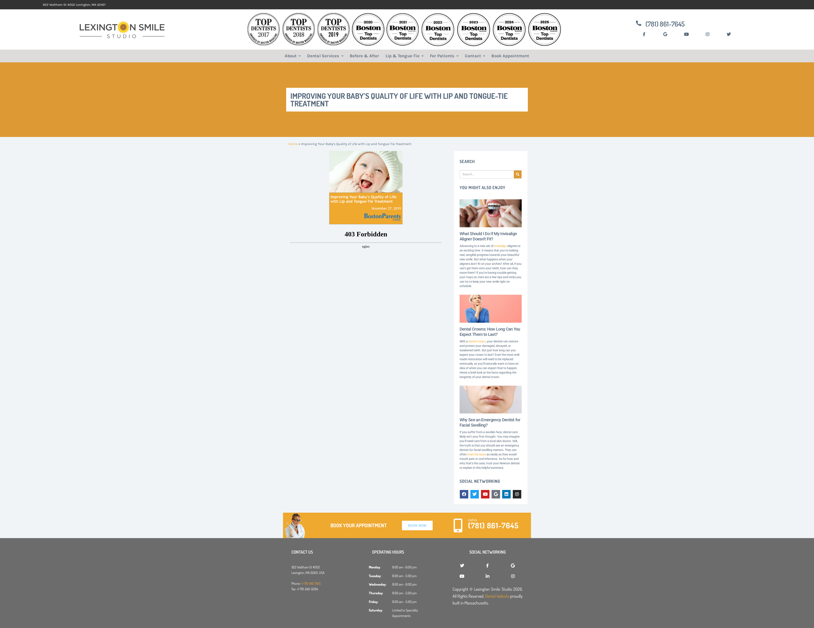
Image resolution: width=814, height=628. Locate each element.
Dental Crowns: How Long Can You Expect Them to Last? (490, 332)
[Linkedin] (506, 494)
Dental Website (497, 596)
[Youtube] (485, 494)
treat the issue (476, 454)
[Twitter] (474, 494)
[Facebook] (464, 494)
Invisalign (500, 246)
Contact (473, 55)
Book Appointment (510, 55)
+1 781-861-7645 (311, 583)
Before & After (364, 55)
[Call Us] (458, 525)
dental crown (477, 341)
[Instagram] (517, 494)
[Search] (517, 174)
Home (292, 144)
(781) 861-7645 (665, 24)
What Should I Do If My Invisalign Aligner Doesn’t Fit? (488, 236)
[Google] (496, 494)
